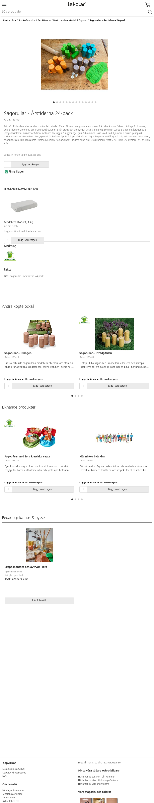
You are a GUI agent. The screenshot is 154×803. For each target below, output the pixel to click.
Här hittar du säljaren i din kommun (96, 777)
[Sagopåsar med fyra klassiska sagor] (39, 437)
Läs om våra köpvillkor (13, 769)
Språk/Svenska (26, 20)
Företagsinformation (13, 790)
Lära (13, 20)
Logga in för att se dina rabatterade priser (99, 763)
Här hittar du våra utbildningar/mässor (98, 780)
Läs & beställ (39, 600)
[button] (54, 102)
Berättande (44, 20)
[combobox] (77, 12)
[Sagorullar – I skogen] (39, 334)
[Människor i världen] (114, 437)
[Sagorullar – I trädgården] (114, 334)
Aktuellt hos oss (10, 801)
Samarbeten (8, 798)
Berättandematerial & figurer (70, 20)
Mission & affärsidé (12, 794)
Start (5, 20)
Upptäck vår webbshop (14, 773)
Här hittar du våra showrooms (93, 784)
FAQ (4, 776)
